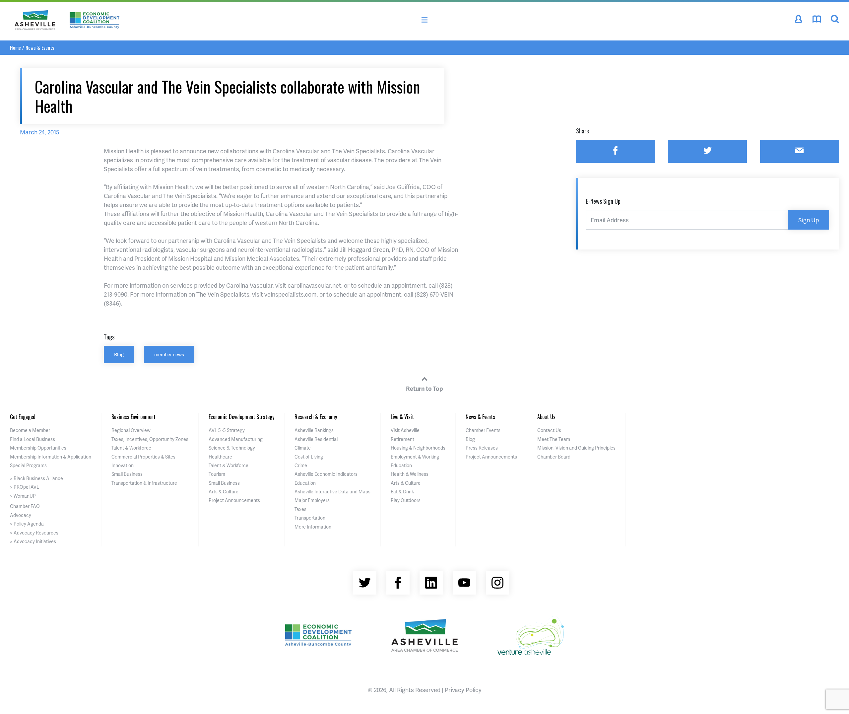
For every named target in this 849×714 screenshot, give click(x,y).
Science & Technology (232, 448)
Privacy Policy (463, 689)
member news (169, 354)
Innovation (122, 465)
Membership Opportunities (38, 448)
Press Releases (482, 448)
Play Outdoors (406, 500)
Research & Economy (315, 417)
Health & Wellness (409, 474)
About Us (546, 417)
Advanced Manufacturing (236, 439)
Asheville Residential (316, 439)
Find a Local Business (32, 439)
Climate (302, 448)
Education (305, 483)
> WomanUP (23, 496)
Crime (300, 465)
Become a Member (30, 430)
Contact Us (549, 430)
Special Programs (28, 465)
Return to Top (424, 388)
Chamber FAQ (25, 506)
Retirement (402, 439)
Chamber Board (553, 457)
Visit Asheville (405, 430)
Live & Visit (402, 417)
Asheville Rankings (314, 430)
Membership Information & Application (50, 457)
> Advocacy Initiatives (33, 541)
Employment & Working (415, 457)
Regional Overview (131, 430)
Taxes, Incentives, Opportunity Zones (149, 439)
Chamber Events (483, 430)
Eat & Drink (402, 491)
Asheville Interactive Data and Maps (332, 491)
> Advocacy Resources (34, 533)
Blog (119, 354)
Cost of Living (308, 457)
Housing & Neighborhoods (418, 448)
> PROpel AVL (24, 487)
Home (15, 47)
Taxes (300, 509)
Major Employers (312, 500)
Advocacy (20, 515)
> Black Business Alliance (36, 478)
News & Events (40, 47)
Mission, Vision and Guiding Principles (576, 448)
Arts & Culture (223, 491)
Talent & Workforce (131, 448)
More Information (312, 527)
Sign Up (808, 220)
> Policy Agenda (27, 524)
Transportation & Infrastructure (144, 483)
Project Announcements (234, 500)
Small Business (127, 474)
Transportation (309, 518)
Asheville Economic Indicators (326, 474)
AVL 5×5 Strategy (227, 430)
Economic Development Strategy (241, 417)
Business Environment (133, 417)
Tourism (217, 474)
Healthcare (220, 457)
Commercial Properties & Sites (143, 457)
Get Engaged (22, 417)
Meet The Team (553, 439)
